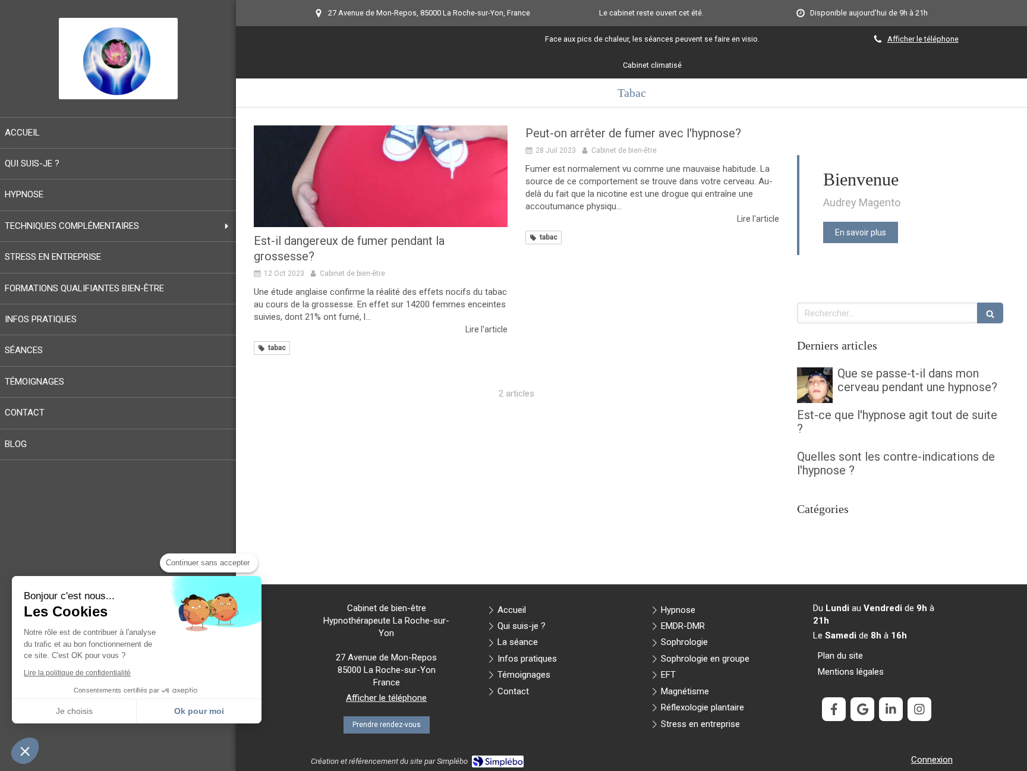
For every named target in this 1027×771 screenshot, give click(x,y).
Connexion (932, 759)
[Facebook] (834, 709)
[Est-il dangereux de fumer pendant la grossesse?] (381, 176)
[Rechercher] (990, 313)
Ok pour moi (199, 711)
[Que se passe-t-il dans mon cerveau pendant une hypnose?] (815, 385)
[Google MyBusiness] (862, 709)
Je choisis (74, 711)
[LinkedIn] (891, 709)
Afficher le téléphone (923, 38)
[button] (25, 751)
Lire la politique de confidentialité (77, 673)
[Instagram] (919, 709)
